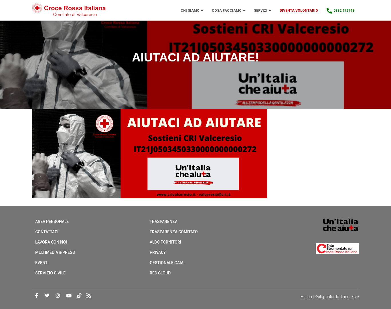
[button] (201, 11)
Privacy (158, 252)
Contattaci (46, 232)
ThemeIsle (349, 296)
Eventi (42, 262)
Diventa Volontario (299, 11)
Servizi (261, 11)
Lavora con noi (51, 242)
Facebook (36, 295)
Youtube (69, 295)
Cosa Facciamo (227, 11)
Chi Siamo (190, 11)
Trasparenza (163, 221)
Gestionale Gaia (166, 262)
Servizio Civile (50, 273)
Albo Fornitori (165, 242)
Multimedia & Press (55, 252)
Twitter (47, 295)
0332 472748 (343, 11)
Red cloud (160, 273)
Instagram (58, 295)
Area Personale (52, 221)
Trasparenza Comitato (174, 232)
